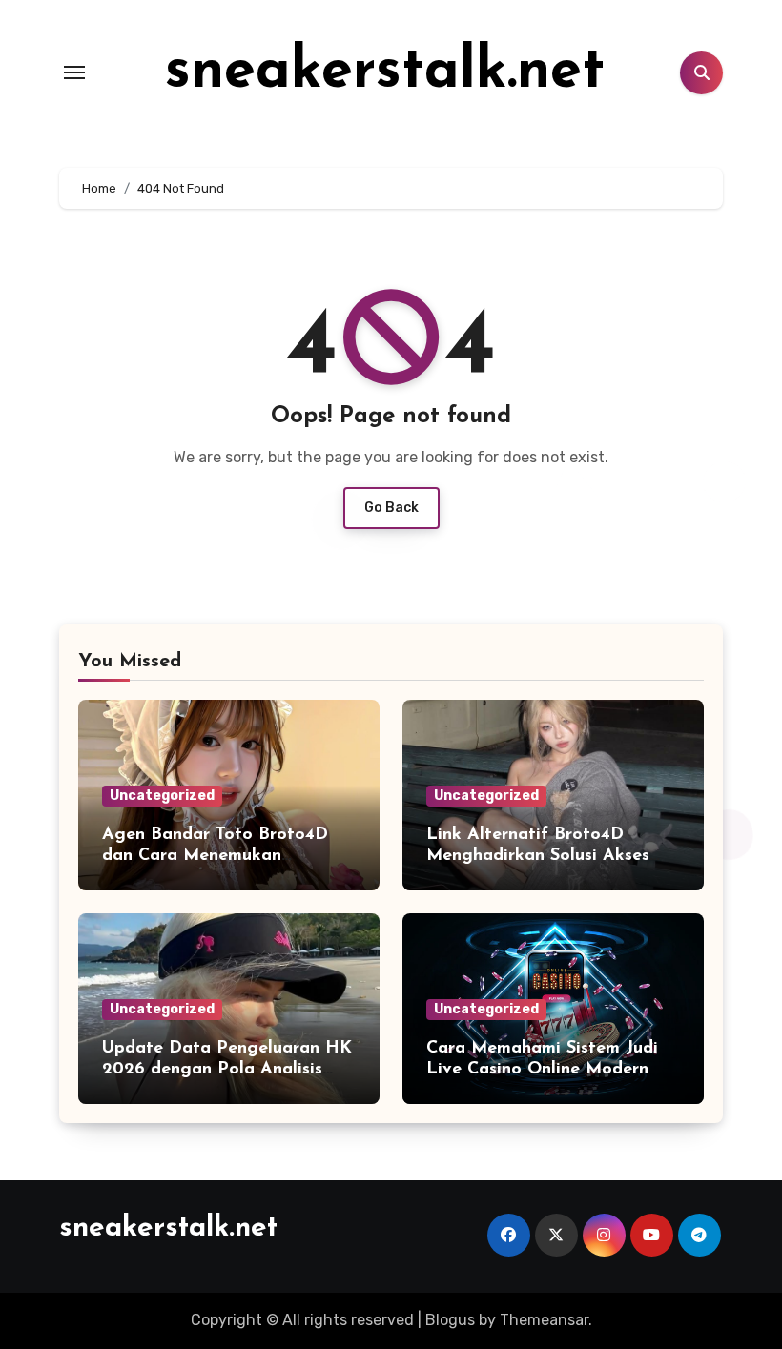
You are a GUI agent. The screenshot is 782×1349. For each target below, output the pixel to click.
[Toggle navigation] (74, 72)
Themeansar (544, 1320)
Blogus (450, 1320)
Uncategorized (162, 795)
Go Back (391, 508)
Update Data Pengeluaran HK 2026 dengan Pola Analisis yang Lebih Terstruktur (227, 1069)
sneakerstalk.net (385, 72)
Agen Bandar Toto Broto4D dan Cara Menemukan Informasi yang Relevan (215, 856)
